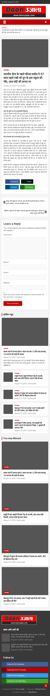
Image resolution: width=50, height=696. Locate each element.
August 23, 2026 (9, 357)
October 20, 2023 (9, 86)
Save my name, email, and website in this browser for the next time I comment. (23, 296)
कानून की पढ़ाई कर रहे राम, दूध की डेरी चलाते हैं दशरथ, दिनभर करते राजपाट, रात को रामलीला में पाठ (25, 202)
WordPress (32, 692)
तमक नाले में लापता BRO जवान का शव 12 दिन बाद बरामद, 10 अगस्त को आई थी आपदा (28, 636)
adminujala (21, 86)
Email (6, 272)
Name (6, 262)
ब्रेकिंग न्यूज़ (8, 314)
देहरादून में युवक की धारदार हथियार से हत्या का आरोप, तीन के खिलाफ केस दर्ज (30, 394)
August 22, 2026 (21, 413)
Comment (7, 235)
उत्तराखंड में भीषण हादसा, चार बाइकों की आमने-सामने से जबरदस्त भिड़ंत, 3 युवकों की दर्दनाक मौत (30, 425)
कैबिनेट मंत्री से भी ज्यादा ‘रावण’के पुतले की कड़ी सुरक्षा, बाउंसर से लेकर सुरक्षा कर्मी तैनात (24, 212)
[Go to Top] (46, 685)
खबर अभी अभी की (11, 629)
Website (6, 283)
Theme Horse (40, 689)
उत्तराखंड (6, 70)
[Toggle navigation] (5, 22)
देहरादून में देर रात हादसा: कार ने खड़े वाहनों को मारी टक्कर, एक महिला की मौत (29, 409)
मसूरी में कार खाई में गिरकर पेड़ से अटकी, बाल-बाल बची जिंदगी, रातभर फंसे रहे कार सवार (29, 378)
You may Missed (12, 438)
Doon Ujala (20, 689)
